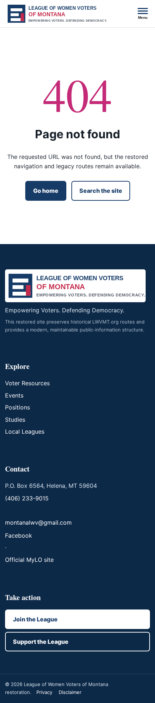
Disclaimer (70, 692)
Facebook (18, 535)
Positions (17, 407)
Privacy (44, 692)
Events (14, 395)
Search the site (100, 190)
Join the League (35, 619)
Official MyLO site (29, 559)
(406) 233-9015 (27, 498)
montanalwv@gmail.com (38, 522)
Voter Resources (27, 383)
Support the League (40, 641)
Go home (45, 190)
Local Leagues (24, 431)
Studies (15, 419)
